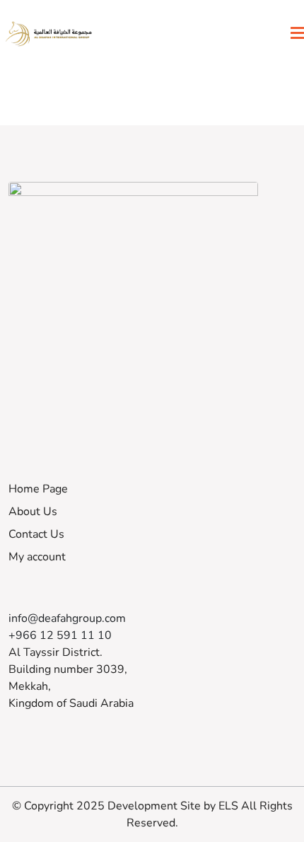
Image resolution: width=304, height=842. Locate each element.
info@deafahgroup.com (67, 618)
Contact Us (36, 534)
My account (37, 557)
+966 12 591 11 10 (60, 635)
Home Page (38, 489)
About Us (32, 511)
